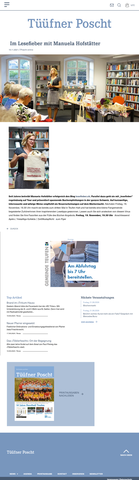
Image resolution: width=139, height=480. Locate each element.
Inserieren (78, 473)
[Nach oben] (126, 451)
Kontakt (62, 473)
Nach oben (126, 455)
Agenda (27, 473)
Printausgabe (44, 473)
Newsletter (96, 473)
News (12, 473)
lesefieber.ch (83, 196)
